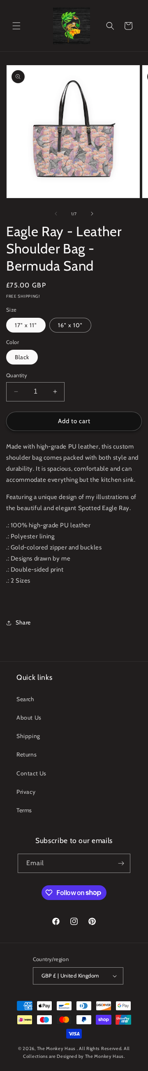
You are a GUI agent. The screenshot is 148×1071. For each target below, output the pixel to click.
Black (22, 357)
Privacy (25, 791)
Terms (24, 810)
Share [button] (23, 622)
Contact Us (31, 773)
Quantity (16, 375)
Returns (26, 754)
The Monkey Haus (56, 1048)
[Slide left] (56, 214)
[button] (16, 26)
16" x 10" (70, 325)
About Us (29, 717)
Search (25, 699)
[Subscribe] (121, 863)
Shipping (28, 736)
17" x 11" (26, 325)
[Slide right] (92, 214)
